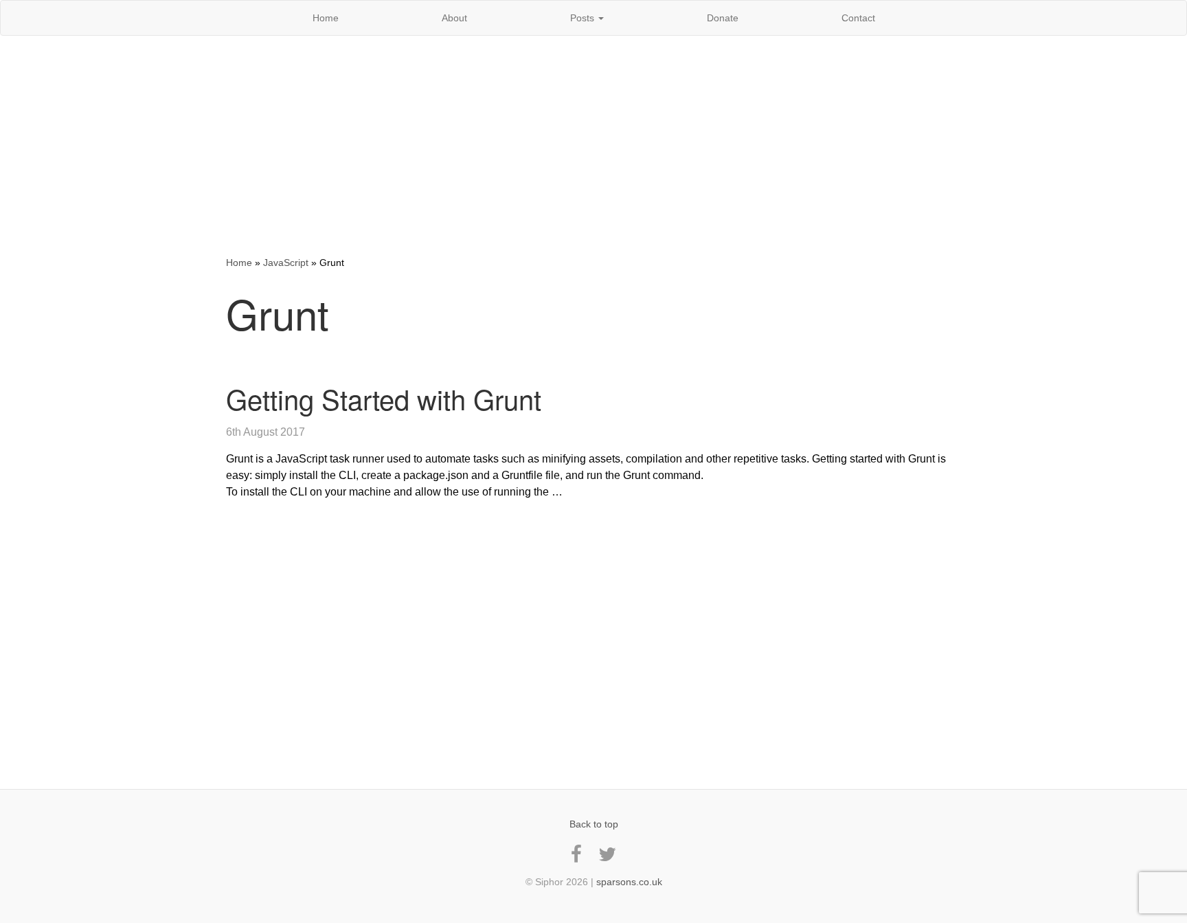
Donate (722, 17)
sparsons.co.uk (629, 881)
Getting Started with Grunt (383, 398)
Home (326, 17)
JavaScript (285, 262)
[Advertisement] (593, 145)
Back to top (593, 824)
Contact (858, 17)
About (454, 17)
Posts (583, 17)
